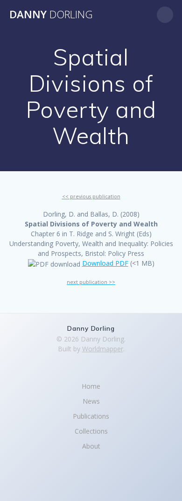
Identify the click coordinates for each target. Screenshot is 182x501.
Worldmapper (102, 348)
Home (91, 386)
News (91, 401)
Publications (91, 416)
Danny (51, 14)
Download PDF (105, 263)
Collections (91, 431)
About (91, 446)
